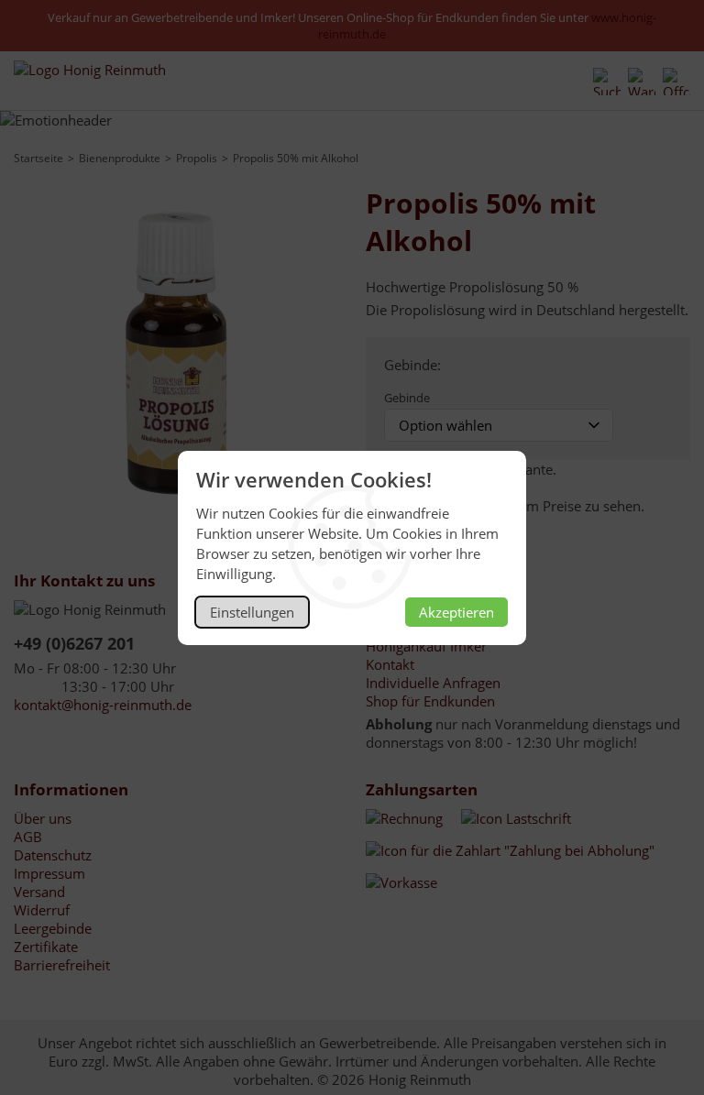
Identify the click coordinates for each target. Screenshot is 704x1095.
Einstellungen (252, 612)
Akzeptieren (456, 612)
